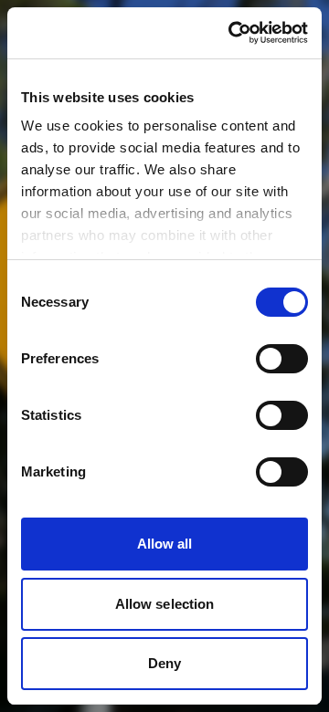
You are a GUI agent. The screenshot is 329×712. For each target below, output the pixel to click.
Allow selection (165, 604)
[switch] (282, 358)
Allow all (165, 543)
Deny (164, 663)
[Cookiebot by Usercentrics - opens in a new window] (232, 33)
